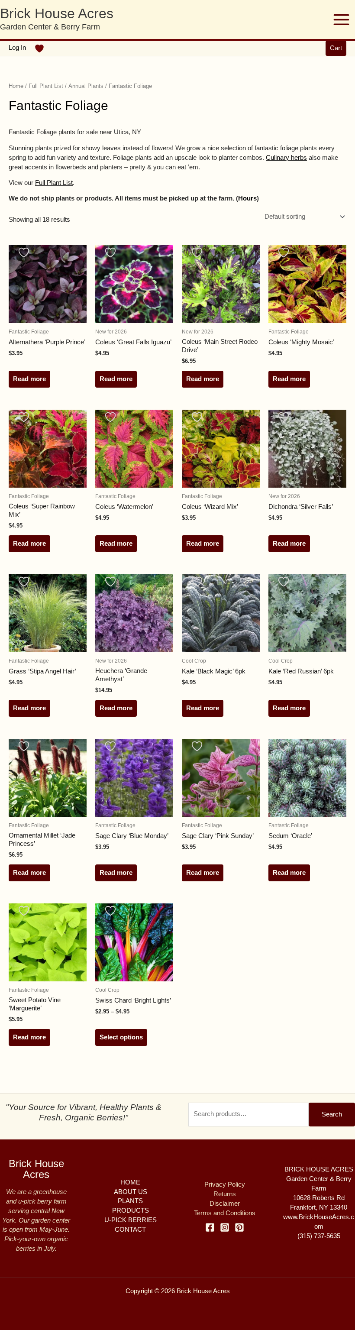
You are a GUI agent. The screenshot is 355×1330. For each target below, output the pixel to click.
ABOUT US (130, 1191)
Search (332, 1114)
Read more (29, 378)
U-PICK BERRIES (130, 1220)
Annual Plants (85, 86)
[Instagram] (224, 1227)
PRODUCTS (130, 1210)
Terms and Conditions (224, 1213)
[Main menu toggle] (341, 19)
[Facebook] (210, 1227)
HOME (130, 1182)
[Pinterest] (239, 1227)
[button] (336, 48)
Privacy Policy (224, 1184)
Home (16, 86)
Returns (224, 1194)
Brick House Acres (56, 13)
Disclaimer (225, 1203)
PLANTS (130, 1200)
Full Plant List (46, 86)
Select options (121, 1037)
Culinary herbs (286, 157)
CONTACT (130, 1229)
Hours (247, 198)
